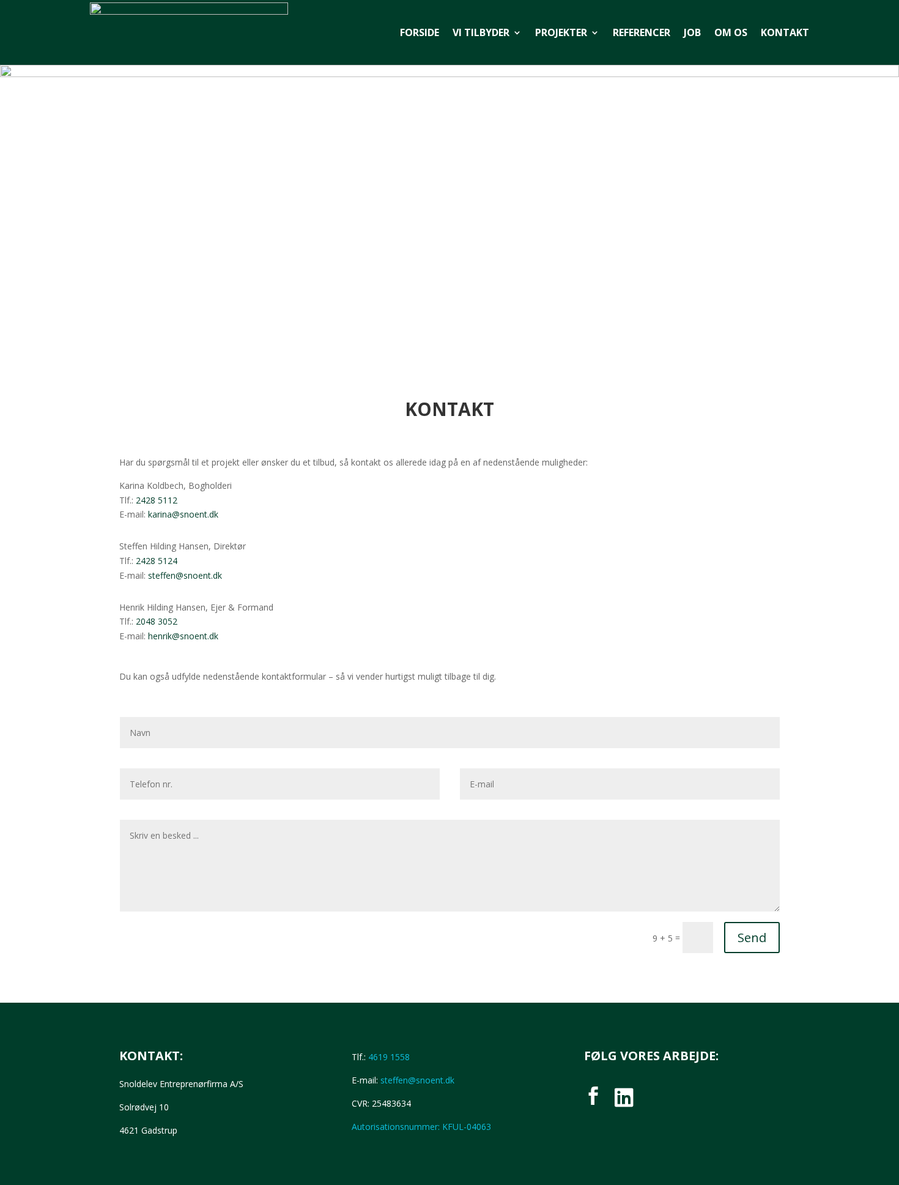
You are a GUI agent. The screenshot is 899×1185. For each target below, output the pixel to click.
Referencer (641, 32)
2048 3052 (156, 621)
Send (752, 937)
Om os (730, 32)
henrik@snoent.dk (183, 636)
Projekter (561, 32)
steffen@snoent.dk (185, 575)
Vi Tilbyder (481, 32)
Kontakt (785, 32)
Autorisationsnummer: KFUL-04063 (421, 1126)
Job (692, 32)
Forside (419, 32)
